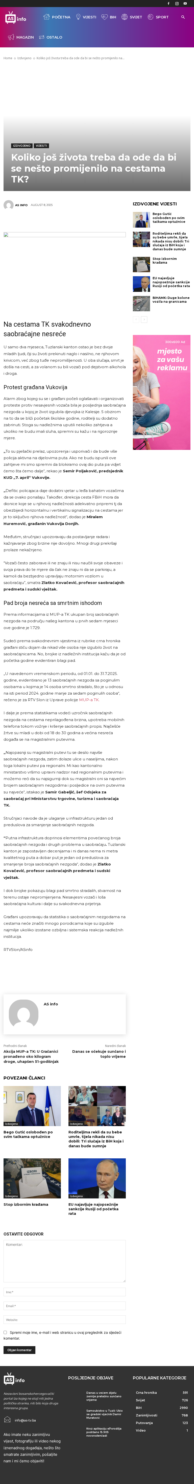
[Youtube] (185, 3)
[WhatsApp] (72, 220)
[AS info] (9, 205)
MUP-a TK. (89, 699)
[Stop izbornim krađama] (32, 1178)
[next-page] (144, 319)
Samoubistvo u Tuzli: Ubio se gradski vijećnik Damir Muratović (104, 1414)
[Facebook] (168, 3)
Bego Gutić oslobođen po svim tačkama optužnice (28, 1134)
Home (8, 58)
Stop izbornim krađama (26, 1204)
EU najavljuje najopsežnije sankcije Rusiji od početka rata (93, 1209)
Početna (61, 17)
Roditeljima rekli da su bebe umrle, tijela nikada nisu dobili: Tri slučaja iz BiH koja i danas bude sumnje (96, 1139)
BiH (113, 17)
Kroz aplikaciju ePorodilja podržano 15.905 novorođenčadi (104, 1432)
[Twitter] (41, 220)
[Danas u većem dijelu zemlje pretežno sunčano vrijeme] (75, 1396)
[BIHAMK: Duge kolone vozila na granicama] (141, 304)
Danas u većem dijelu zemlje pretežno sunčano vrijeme (104, 1396)
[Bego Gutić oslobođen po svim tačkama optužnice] (32, 1106)
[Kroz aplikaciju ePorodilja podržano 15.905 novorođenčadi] (75, 1432)
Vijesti (89, 17)
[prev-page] (136, 319)
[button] (183, 17)
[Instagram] (177, 3)
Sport (162, 17)
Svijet (136, 17)
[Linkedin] (87, 220)
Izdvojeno (24, 58)
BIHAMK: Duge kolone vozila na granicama (171, 300)
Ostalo (54, 37)
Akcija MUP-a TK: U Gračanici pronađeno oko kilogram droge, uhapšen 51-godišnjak (31, 1056)
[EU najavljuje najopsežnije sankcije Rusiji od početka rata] (97, 1178)
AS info (21, 205)
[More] (102, 220)
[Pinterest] (56, 220)
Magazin (25, 37)
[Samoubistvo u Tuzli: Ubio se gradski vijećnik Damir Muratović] (75, 1414)
